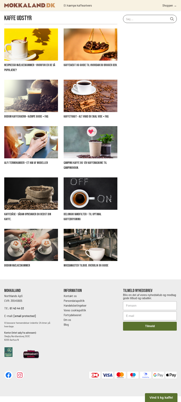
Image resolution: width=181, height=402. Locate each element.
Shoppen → (169, 5)
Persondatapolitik (74, 301)
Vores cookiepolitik (75, 310)
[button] (161, 397)
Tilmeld (150, 326)
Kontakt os (70, 296)
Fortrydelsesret (72, 315)
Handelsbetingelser (75, 305)
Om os (67, 320)
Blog (66, 324)
